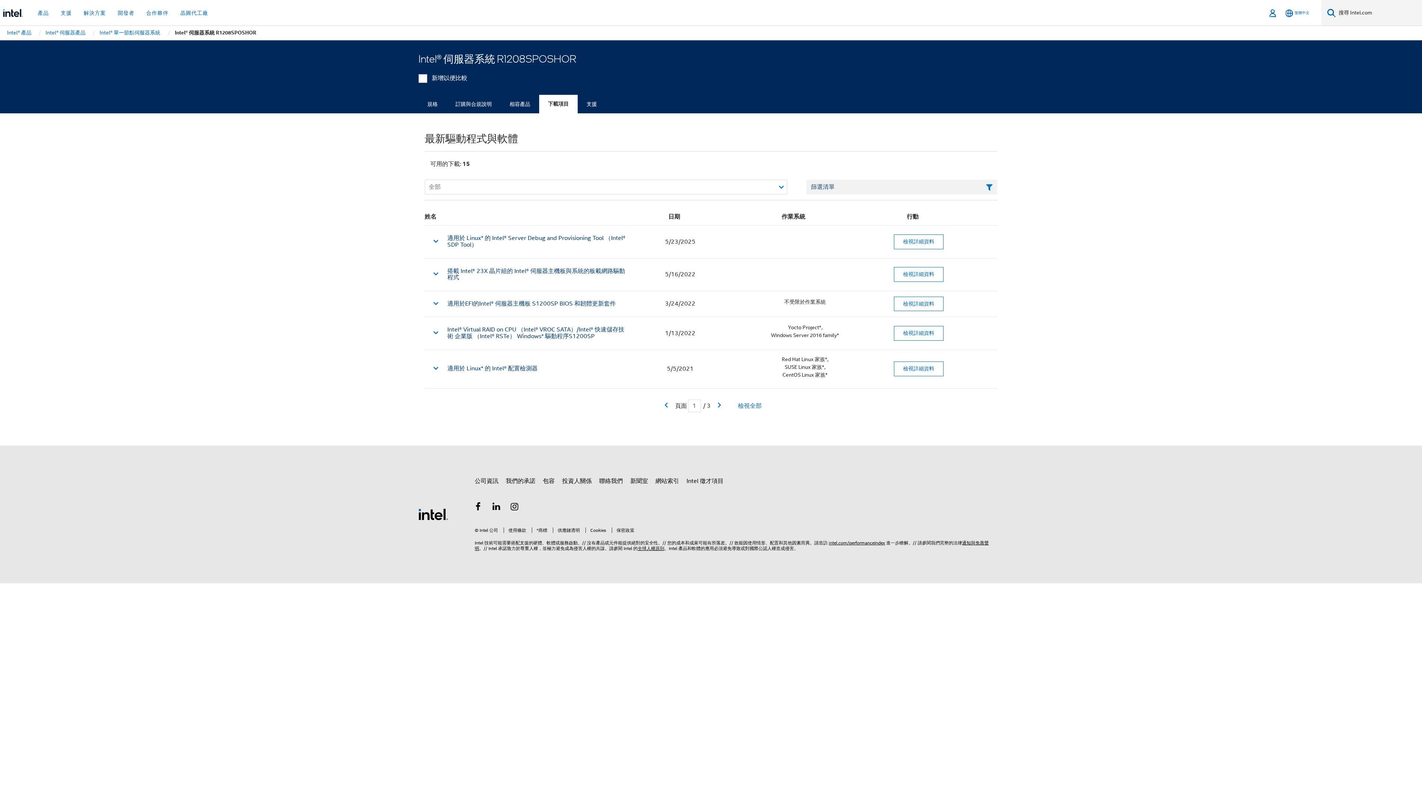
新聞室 (639, 481)
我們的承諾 (520, 481)
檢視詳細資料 (918, 241)
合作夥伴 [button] (157, 13)
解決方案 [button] (95, 13)
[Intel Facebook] (478, 507)
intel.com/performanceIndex (857, 543)
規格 (432, 104)
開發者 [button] (126, 13)
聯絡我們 (611, 481)
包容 (549, 481)
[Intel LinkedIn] (496, 507)
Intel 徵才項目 (705, 481)
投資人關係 (577, 481)
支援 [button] (66, 13)
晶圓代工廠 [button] (194, 13)
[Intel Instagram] (514, 507)
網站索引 (667, 481)
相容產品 (520, 104)
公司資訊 (486, 481)
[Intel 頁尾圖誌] (433, 514)
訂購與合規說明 (473, 104)
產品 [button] (43, 13)
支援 (592, 104)
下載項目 (558, 103)
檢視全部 (750, 406)
